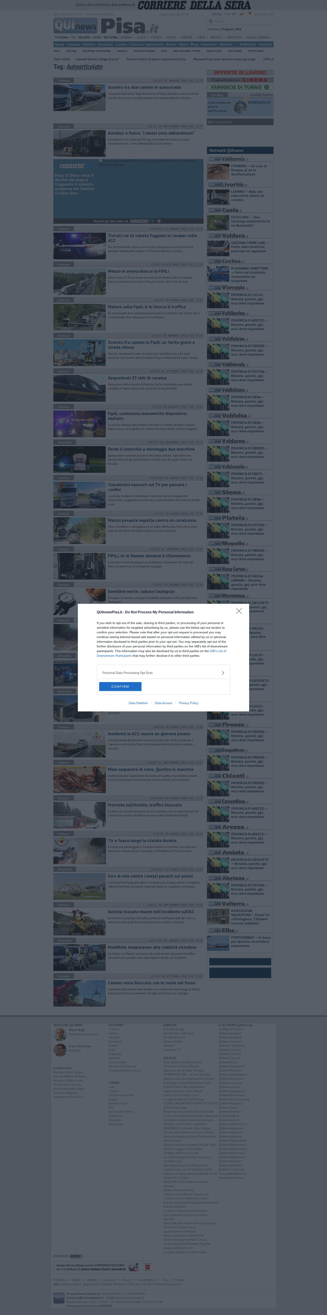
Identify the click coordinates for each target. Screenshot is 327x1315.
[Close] (240, 612)
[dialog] (163, 657)
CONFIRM (120, 686)
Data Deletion (138, 703)
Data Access (163, 703)
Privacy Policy (188, 703)
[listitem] (163, 673)
